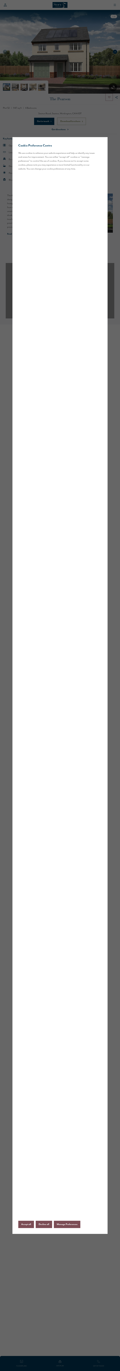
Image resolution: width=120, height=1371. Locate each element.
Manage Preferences (67, 1224)
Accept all (26, 1224)
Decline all (44, 1224)
